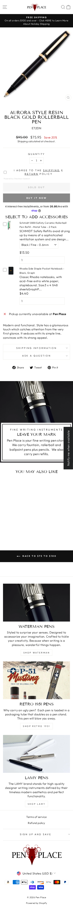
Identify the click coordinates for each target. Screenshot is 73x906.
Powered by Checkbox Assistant (17, 178)
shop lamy (36, 804)
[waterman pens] (36, 603)
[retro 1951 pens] (36, 680)
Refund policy (36, 823)
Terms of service (36, 817)
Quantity (36, 154)
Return (31, 174)
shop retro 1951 (36, 726)
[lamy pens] (36, 754)
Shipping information (36, 348)
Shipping (23, 141)
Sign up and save (36, 834)
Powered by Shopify (36, 903)
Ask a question (36, 355)
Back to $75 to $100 (39, 556)
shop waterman (36, 652)
